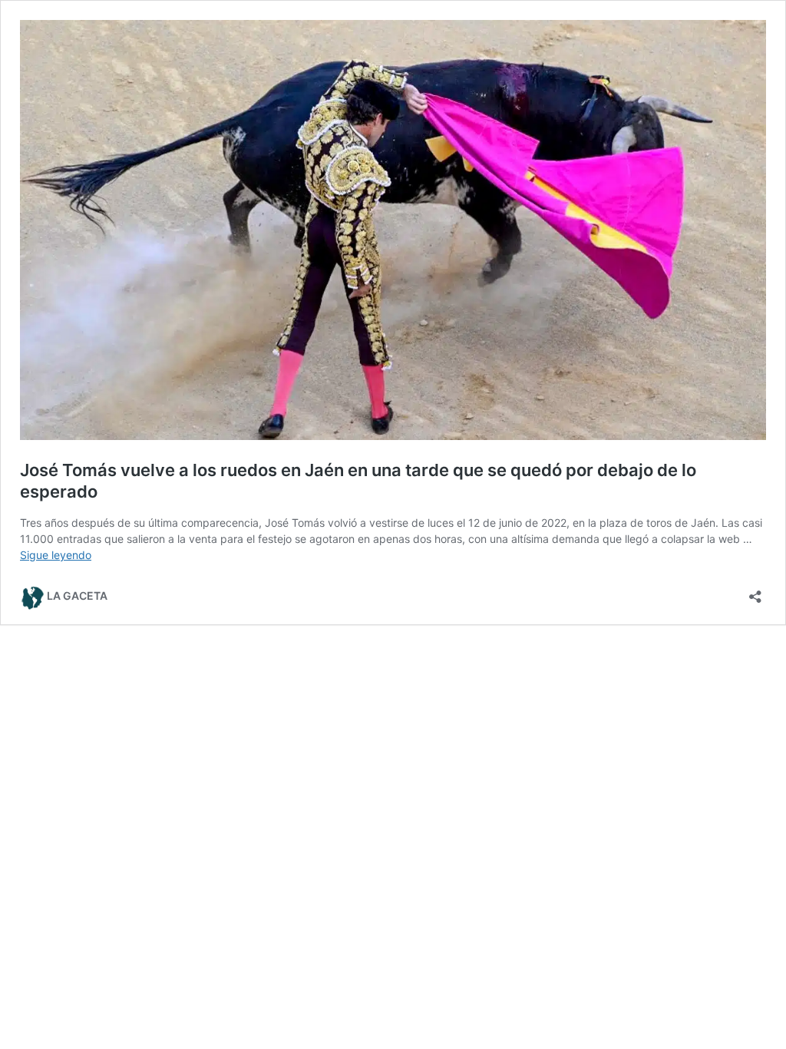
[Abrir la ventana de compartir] (755, 592)
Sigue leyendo (55, 554)
